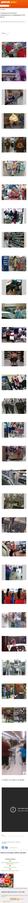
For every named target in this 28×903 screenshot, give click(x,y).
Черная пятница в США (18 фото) (10, 867)
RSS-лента (21, 899)
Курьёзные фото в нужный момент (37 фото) (10, 870)
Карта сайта (7, 901)
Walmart (9, 836)
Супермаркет (4, 836)
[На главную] (8, 2)
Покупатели (21, 836)
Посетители (15, 836)
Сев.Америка (8, 33)
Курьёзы (7, 34)
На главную (2, 9)
